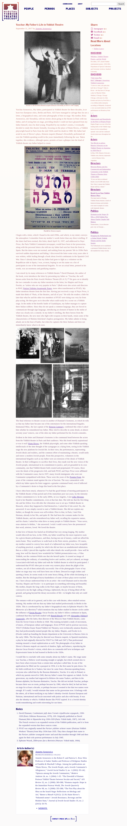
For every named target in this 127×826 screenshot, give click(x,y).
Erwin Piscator (35, 612)
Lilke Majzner (78, 497)
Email (96, 38)
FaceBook (98, 32)
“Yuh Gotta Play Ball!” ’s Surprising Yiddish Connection (100, 80)
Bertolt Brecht (57, 616)
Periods (50, 8)
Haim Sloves (33, 443)
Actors (94, 115)
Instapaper (98, 29)
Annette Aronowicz (43, 28)
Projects (115, 8)
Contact (55, 819)
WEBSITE (43, 808)
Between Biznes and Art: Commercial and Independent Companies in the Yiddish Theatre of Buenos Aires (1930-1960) (101, 172)
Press (62, 819)
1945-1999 (96, 53)
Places (70, 8)
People (29, 8)
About (80, 4)
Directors (95, 163)
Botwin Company (56, 427)
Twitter (97, 35)
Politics (94, 210)
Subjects (92, 8)
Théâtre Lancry (99, 49)
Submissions (67, 4)
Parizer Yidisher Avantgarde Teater (37, 288)
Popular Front (75, 477)
